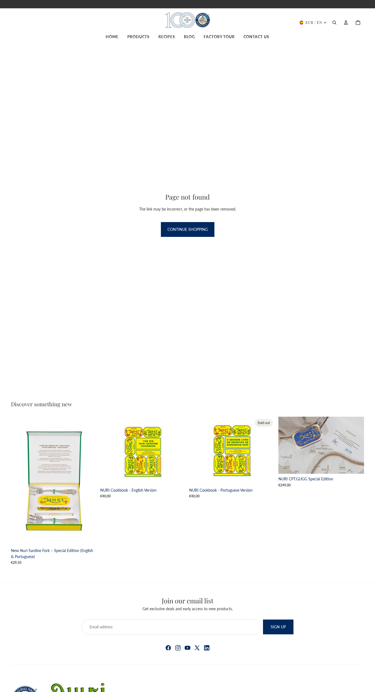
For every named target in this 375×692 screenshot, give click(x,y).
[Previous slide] (108, 451)
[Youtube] (187, 648)
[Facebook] (168, 648)
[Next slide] (177, 451)
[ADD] (88, 537)
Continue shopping (187, 229)
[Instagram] (178, 648)
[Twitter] (197, 648)
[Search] (334, 22)
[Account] (346, 22)
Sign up (278, 626)
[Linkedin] (206, 648)
